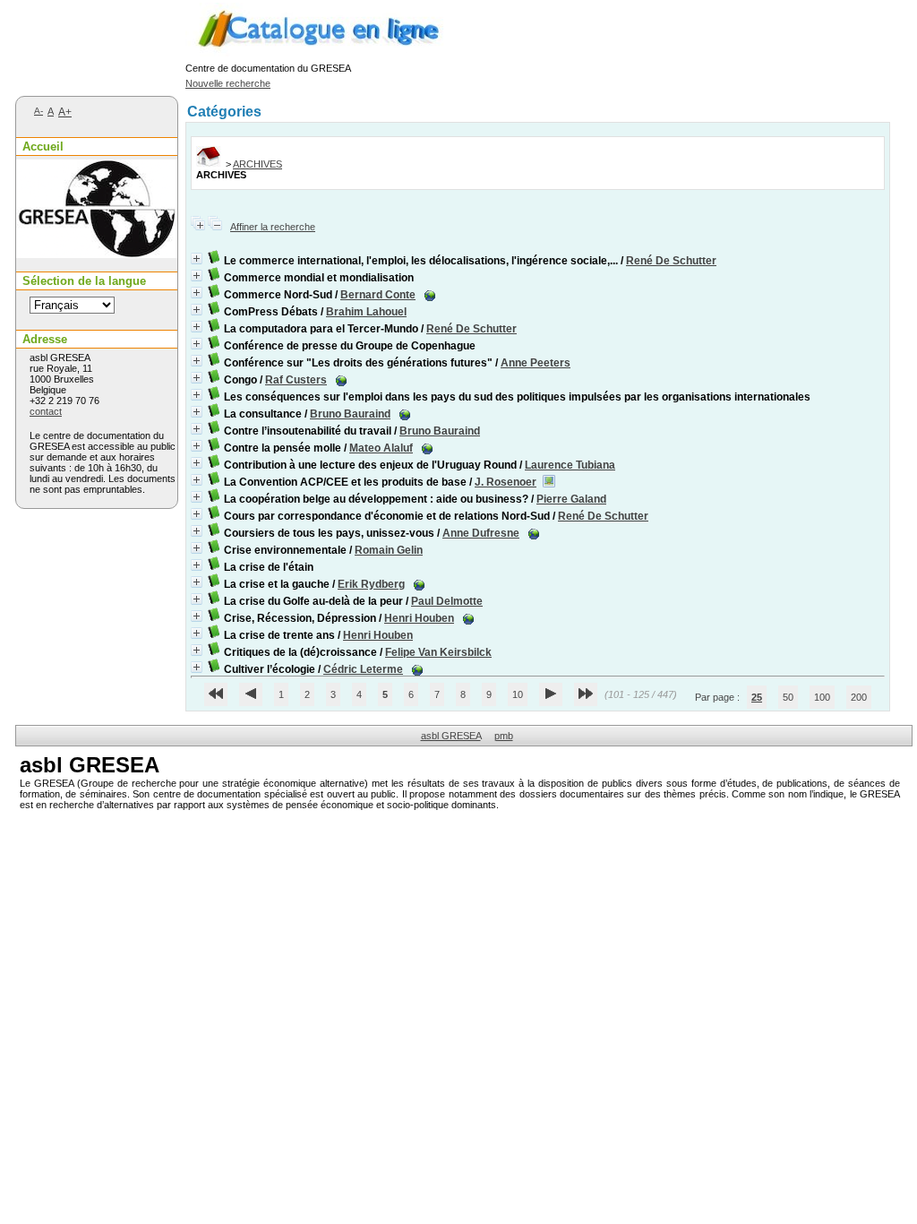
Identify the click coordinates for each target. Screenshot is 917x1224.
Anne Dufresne (480, 533)
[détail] (196, 258)
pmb (503, 735)
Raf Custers (296, 380)
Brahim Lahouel (366, 312)
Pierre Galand (571, 499)
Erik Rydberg (371, 584)
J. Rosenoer (505, 482)
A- (38, 111)
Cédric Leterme (363, 669)
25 (756, 697)
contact (46, 411)
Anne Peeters (535, 363)
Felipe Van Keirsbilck (438, 652)
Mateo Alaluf (381, 448)
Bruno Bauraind (350, 414)
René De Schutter (671, 260)
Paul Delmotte (447, 601)
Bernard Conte (378, 295)
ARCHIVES (257, 164)
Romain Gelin (389, 550)
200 (859, 697)
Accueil (43, 146)
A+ (65, 112)
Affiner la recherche (272, 226)
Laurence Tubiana (570, 465)
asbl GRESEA (451, 735)
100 (822, 697)
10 (517, 694)
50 (788, 697)
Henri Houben (419, 618)
